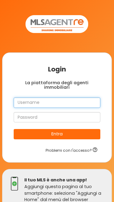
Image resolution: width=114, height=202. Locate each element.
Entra (57, 134)
